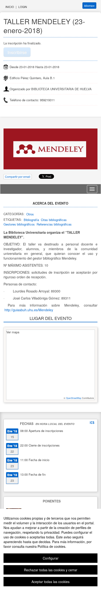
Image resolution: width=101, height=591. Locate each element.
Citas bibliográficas (54, 220)
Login (22, 7)
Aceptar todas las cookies (50, 581)
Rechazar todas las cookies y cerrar (50, 570)
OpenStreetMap (73, 398)
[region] (50, 550)
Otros (30, 214)
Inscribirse (17, 52)
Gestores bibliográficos (19, 224)
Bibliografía (31, 220)
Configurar (50, 558)
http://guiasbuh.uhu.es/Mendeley (28, 309)
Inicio (9, 7)
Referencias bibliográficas (54, 224)
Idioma (88, 6)
